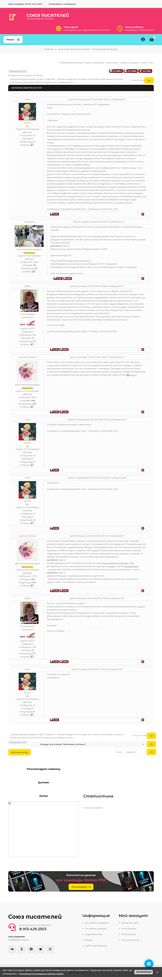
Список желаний (130, 940)
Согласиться (143, 972)
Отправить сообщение (62, 4)
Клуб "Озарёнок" (46, 79)
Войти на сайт (129, 923)
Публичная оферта (95, 945)
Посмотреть (79, 887)
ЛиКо (27, 99)
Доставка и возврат (96, 923)
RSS (150, 62)
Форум (88, 940)
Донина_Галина (27, 357)
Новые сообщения (94, 62)
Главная (48, 49)
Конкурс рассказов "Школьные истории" (100, 79)
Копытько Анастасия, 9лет (27, 82)
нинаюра (29, 221)
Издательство (93, 934)
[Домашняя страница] (67, 278)
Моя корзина (128, 934)
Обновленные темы (71, 62)
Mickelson (37, 75)
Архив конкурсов (67, 79)
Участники (112, 62)
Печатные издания (95, 928)
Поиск (143, 62)
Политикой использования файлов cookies (41, 973)
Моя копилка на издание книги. (67, 273)
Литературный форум (23, 79)
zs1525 (28, 286)
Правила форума (129, 62)
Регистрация (128, 928)
